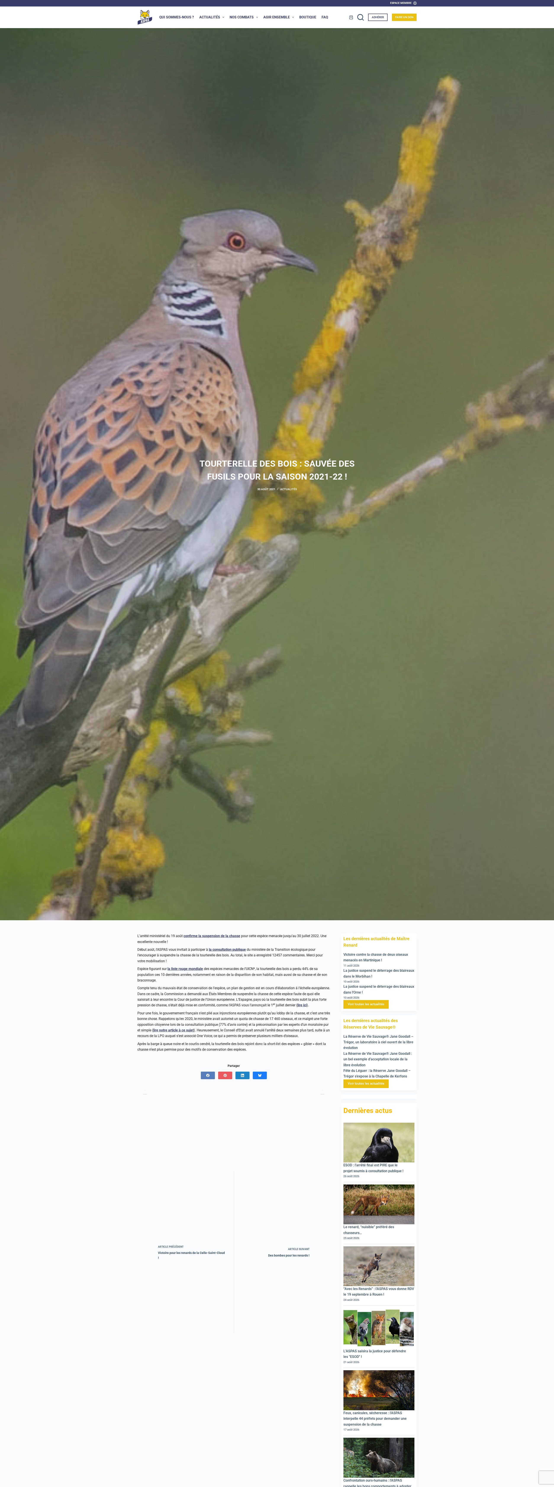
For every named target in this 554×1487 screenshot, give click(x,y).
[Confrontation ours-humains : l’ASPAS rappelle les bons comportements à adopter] (378, 1458)
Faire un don (404, 17)
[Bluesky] (260, 1075)
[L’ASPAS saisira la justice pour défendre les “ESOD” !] (378, 1328)
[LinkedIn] (242, 1075)
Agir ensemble (276, 17)
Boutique (307, 17)
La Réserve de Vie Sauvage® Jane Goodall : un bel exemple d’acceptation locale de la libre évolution (377, 1059)
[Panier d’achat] (351, 17)
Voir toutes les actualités (366, 1004)
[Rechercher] (360, 17)
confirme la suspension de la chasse (212, 936)
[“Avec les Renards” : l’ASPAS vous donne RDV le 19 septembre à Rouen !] (378, 1266)
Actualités (209, 17)
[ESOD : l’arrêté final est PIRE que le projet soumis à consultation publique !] (378, 1143)
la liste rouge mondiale (185, 969)
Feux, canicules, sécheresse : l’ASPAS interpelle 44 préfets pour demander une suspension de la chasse (375, 1418)
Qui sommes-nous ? (176, 17)
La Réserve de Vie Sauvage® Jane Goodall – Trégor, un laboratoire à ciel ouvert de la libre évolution (378, 1042)
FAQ (325, 17)
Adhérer (378, 17)
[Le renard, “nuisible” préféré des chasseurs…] (378, 1204)
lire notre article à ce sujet (173, 1030)
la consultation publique (227, 950)
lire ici (302, 1005)
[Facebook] (208, 1075)
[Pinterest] (225, 1075)
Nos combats (242, 17)
